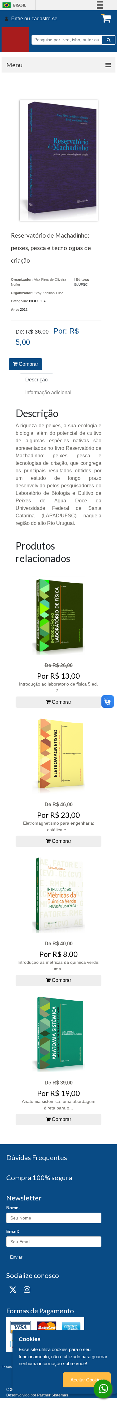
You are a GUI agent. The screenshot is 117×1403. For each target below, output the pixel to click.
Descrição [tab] (36, 379)
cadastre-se (44, 18)
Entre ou (20, 18)
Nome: (13, 1207)
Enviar (16, 1257)
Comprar (27, 364)
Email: (12, 1231)
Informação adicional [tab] (48, 392)
